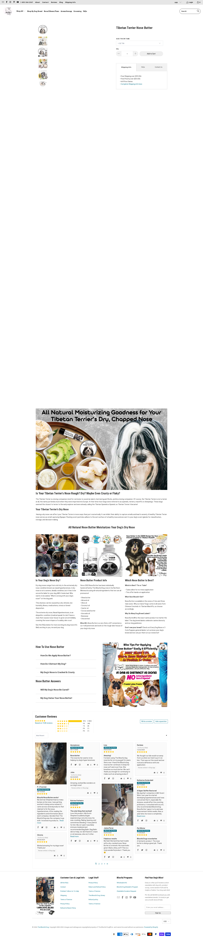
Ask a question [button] (161, 721)
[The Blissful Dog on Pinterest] (14, 2)
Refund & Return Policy (68, 908)
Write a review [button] (146, 721)
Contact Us (158, 67)
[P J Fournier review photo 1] (51, 763)
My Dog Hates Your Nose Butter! (56, 698)
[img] (51, 794)
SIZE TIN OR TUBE (123, 39)
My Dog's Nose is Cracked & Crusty (57, 672)
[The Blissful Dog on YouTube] (18, 2)
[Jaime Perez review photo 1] (117, 805)
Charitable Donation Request (126, 891)
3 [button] (101, 864)
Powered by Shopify (151, 927)
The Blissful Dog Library (97, 895)
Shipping (63, 895)
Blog (61, 2)
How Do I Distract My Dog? (53, 664)
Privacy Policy (64, 904)
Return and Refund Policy (97, 887)
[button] (21, 11)
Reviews (54, 2)
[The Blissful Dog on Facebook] (6, 2)
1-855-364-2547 (26, 2)
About (37, 2)
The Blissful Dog (43, 927)
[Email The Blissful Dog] (3, 2)
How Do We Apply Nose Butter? (55, 655)
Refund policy (93, 899)
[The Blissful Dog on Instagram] (10, 2)
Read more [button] (141, 816)
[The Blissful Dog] (8, 11)
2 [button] (99, 864)
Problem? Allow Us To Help (69, 891)
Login (191, 2)
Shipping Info (70, 2)
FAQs (143, 67)
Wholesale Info (122, 883)
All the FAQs (64, 883)
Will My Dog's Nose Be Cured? (54, 689)
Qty (117, 49)
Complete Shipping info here (131, 84)
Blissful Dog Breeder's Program (127, 887)
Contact (45, 2)
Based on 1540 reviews (44, 723)
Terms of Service (66, 899)
